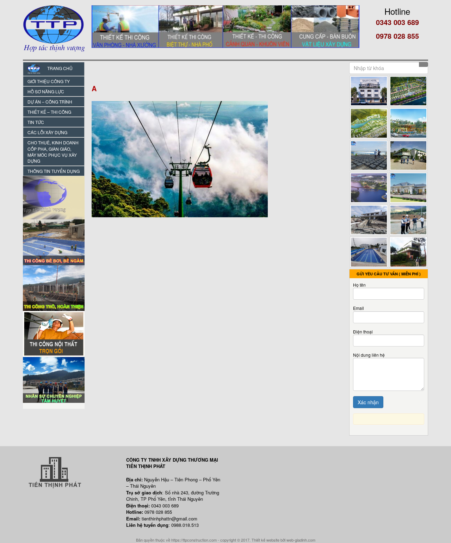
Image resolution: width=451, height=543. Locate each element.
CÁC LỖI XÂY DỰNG (47, 132)
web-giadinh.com (300, 540)
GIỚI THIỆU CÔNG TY (48, 81)
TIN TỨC (35, 122)
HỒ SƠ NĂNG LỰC (45, 91)
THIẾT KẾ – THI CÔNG (49, 112)
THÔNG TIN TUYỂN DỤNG (53, 171)
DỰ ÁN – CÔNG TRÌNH (49, 102)
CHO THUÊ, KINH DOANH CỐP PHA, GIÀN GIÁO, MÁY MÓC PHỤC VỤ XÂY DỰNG (53, 151)
